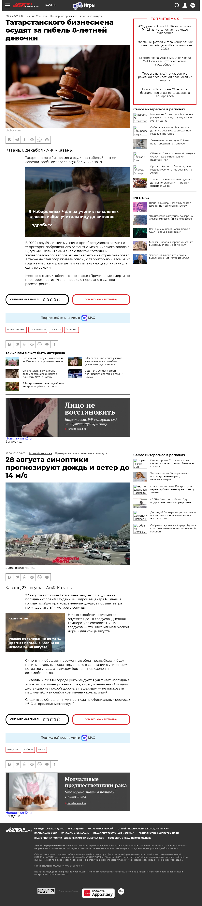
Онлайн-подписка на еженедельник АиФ (143, 828)
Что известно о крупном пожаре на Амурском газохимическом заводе (171, 217)
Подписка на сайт (45, 833)
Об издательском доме (49, 828)
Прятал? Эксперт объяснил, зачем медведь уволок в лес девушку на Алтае (171, 169)
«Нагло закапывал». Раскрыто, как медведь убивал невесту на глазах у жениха (172, 489)
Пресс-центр (75, 828)
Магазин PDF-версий (100, 828)
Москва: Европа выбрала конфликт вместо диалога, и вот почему (171, 243)
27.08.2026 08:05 (15, 453)
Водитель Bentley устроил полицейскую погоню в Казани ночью (104, 374)
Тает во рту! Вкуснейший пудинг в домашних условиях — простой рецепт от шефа (171, 182)
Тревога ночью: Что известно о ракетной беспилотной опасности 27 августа (165, 77)
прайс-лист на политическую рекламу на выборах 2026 (69, 838)
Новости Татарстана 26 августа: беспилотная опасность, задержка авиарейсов (165, 93)
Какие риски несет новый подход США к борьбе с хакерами (169, 230)
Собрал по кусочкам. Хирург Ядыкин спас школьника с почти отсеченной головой (173, 528)
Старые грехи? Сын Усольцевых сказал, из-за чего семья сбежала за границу (172, 463)
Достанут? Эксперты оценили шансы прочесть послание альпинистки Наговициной (173, 515)
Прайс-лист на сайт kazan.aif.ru (159, 833)
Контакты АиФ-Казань (75, 833)
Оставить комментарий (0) (101, 299)
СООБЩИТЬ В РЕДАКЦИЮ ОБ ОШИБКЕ (129, 838)
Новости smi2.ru (19, 438)
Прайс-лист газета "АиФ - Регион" (113, 833)
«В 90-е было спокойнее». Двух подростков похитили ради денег (171, 501)
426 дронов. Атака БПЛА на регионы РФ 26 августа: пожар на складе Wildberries (165, 30)
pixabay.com (13, 130)
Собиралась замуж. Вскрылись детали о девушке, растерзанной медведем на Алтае (170, 130)
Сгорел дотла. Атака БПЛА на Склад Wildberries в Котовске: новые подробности (165, 61)
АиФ (32, 567)
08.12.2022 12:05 (15, 16)
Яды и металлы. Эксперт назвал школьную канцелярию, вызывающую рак (169, 476)
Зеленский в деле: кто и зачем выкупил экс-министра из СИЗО (169, 256)
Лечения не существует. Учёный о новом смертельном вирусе (171, 142)
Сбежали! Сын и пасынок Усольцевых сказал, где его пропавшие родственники (173, 156)
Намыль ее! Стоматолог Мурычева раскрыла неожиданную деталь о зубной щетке (171, 117)
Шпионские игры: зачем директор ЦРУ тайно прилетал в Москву (170, 204)
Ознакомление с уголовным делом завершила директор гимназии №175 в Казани (39, 374)
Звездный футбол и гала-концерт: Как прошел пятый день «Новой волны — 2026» (165, 45)
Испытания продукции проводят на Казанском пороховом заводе (42, 360)
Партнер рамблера (68, 891)
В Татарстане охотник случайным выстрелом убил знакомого (43, 385)
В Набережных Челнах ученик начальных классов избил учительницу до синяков (73, 214)
